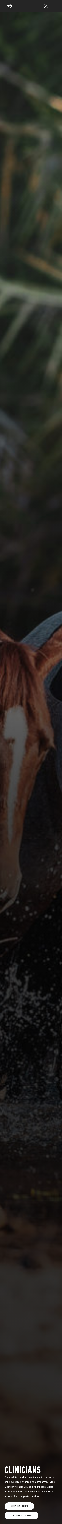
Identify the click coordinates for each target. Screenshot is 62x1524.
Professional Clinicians (21, 1515)
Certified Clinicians (19, 1506)
